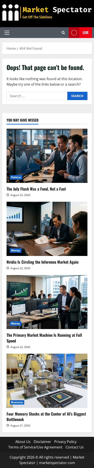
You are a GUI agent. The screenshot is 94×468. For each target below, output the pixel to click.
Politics (16, 177)
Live (86, 32)
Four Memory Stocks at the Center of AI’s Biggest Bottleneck (46, 416)
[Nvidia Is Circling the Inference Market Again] (47, 229)
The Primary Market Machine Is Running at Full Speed (44, 337)
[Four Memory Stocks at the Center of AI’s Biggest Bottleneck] (47, 381)
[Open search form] (63, 32)
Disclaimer (42, 441)
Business (17, 402)
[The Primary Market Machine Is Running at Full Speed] (47, 302)
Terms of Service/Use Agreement (35, 447)
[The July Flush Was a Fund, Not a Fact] (47, 156)
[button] (7, 32)
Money (15, 250)
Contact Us (75, 447)
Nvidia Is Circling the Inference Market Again (42, 262)
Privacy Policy (65, 441)
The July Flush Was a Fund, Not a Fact (36, 189)
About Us (23, 441)
